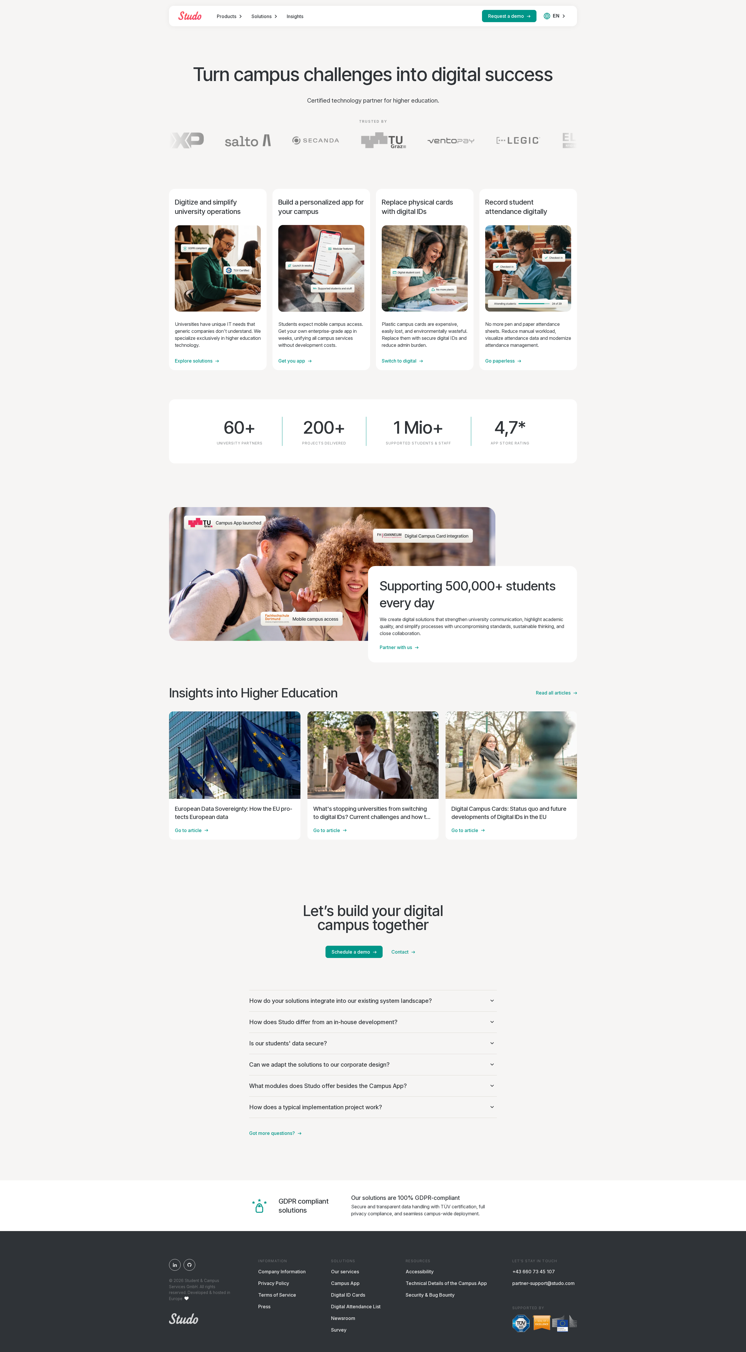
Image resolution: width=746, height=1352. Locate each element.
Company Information (282, 1271)
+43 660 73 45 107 (533, 1271)
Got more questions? (272, 1133)
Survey (338, 1330)
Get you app (291, 361)
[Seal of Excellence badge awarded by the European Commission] (555, 1324)
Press (264, 1306)
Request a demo (506, 16)
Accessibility (420, 1271)
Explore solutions (193, 361)
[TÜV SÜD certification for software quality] (521, 1324)
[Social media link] (175, 1265)
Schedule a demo (351, 952)
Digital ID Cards (348, 1295)
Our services (345, 1271)
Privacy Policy (273, 1283)
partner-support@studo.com (543, 1283)
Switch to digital (399, 361)
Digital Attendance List (356, 1306)
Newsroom (343, 1318)
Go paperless (500, 361)
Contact (400, 952)
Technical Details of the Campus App (446, 1283)
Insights (295, 16)
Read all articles (553, 693)
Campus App (345, 1283)
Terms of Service (277, 1295)
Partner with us (396, 647)
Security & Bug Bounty (430, 1295)
